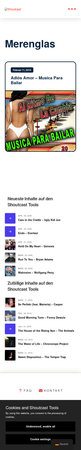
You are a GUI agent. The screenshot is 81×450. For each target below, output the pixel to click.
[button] (71, 9)
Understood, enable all (40, 426)
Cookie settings (40, 439)
